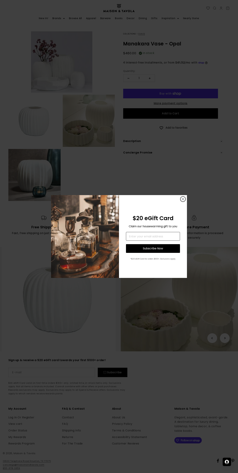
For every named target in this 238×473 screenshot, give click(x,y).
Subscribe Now (153, 248)
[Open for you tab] (227, 462)
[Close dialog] (183, 199)
